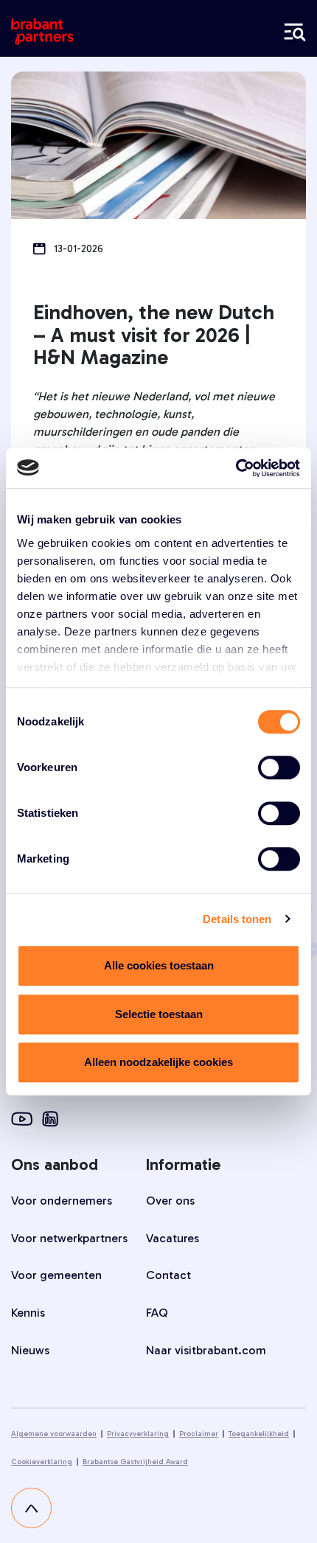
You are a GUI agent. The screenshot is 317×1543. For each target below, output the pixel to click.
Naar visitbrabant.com (206, 1350)
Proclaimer (198, 1433)
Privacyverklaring (138, 1433)
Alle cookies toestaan (159, 965)
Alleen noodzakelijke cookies (158, 1062)
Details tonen (237, 919)
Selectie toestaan (159, 1014)
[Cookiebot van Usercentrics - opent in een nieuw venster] (235, 468)
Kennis (28, 1313)
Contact (168, 1275)
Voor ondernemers (61, 1201)
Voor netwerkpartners (69, 1238)
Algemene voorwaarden (54, 1433)
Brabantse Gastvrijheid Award (135, 1461)
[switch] (279, 767)
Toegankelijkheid (259, 1433)
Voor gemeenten (56, 1275)
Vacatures (172, 1238)
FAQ (157, 1313)
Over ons (170, 1201)
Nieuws (30, 1350)
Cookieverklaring (41, 1461)
